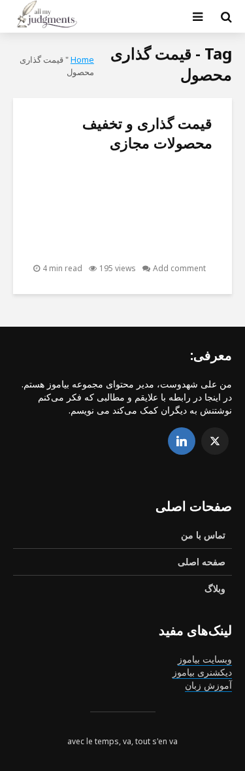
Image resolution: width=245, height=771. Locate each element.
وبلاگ (214, 588)
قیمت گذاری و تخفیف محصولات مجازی (147, 132)
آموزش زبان (208, 685)
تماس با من (203, 535)
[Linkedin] (181, 441)
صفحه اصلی (201, 561)
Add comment (179, 268)
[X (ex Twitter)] (215, 441)
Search (106, 65)
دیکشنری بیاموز (202, 672)
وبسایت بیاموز (205, 659)
